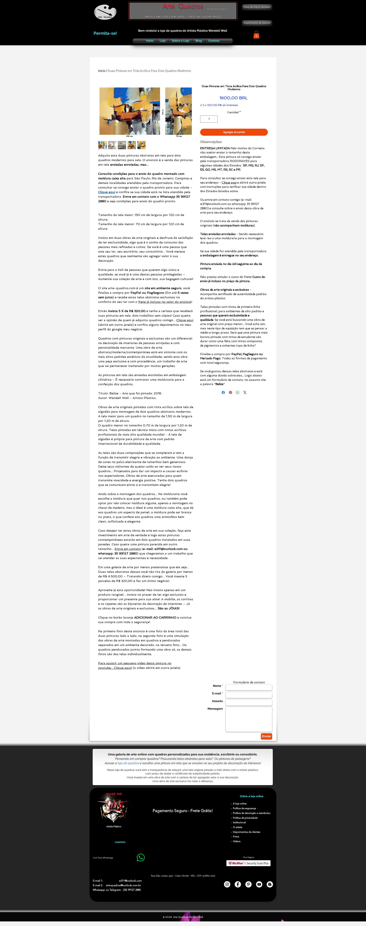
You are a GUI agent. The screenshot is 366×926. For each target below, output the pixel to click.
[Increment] (214, 119)
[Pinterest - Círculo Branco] (248, 884)
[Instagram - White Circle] (227, 884)
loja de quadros (128, 763)
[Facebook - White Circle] (238, 884)
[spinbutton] (208, 119)
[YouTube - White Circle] (259, 884)
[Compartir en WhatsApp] (237, 392)
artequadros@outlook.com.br (123, 885)
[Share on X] (245, 392)
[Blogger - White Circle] (270, 884)
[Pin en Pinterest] (230, 392)
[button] (256, 35)
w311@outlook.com (130, 880)
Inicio (101, 70)
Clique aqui (184, 320)
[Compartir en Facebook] (223, 392)
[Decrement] (203, 119)
